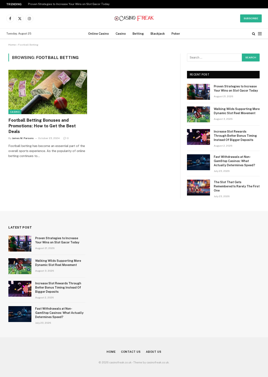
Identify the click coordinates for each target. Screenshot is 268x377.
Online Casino (98, 33)
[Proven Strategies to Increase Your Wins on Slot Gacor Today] (198, 92)
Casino (121, 33)
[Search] (253, 33)
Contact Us (131, 351)
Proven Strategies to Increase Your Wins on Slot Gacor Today (69, 4)
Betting (138, 33)
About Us (153, 351)
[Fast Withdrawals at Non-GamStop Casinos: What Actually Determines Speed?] (198, 162)
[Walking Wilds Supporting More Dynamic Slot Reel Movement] (198, 114)
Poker (175, 33)
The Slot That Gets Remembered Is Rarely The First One (237, 186)
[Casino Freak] (134, 18)
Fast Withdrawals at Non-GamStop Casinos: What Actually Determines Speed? (234, 161)
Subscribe (251, 18)
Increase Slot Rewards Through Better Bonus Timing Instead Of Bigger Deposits (235, 136)
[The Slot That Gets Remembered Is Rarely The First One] (198, 188)
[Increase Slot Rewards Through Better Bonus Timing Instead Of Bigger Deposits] (198, 137)
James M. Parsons (23, 138)
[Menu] (260, 33)
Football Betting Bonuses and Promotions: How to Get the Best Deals (42, 126)
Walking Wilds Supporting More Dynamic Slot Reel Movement (237, 111)
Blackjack (158, 33)
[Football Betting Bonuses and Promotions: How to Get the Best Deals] (47, 92)
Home (12, 44)
